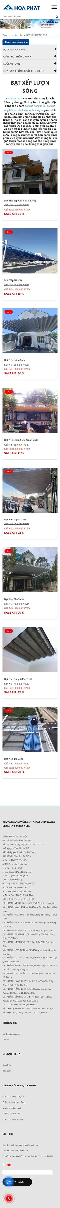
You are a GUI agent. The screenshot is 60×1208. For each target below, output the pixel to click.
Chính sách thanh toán (12, 1119)
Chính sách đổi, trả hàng (13, 1102)
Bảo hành (6, 1071)
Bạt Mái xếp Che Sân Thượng (20, 200)
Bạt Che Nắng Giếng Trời (18, 679)
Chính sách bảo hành (12, 1108)
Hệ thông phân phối (11, 1034)
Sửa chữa (6, 1065)
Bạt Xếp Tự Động (13, 758)
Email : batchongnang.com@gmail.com (20, 1145)
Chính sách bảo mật (11, 1113)
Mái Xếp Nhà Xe (13, 280)
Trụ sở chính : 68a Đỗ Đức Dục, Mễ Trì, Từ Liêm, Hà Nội (28, 1156)
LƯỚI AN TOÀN (11, 63)
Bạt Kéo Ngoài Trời (15, 519)
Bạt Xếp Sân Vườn (14, 599)
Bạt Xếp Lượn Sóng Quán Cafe (21, 440)
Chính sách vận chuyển (13, 1096)
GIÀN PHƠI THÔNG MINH (17, 56)
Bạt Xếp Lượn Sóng (15, 360)
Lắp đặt (5, 1039)
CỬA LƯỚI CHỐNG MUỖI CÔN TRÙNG (24, 71)
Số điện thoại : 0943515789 (15, 1150)
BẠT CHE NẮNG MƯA (14, 49)
